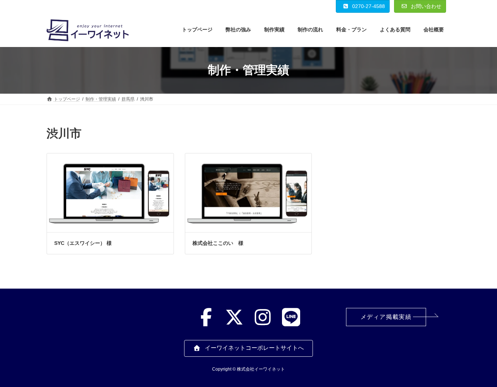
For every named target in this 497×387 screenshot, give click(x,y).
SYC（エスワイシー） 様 (83, 243)
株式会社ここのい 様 (217, 243)
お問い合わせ (425, 6)
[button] (386, 317)
